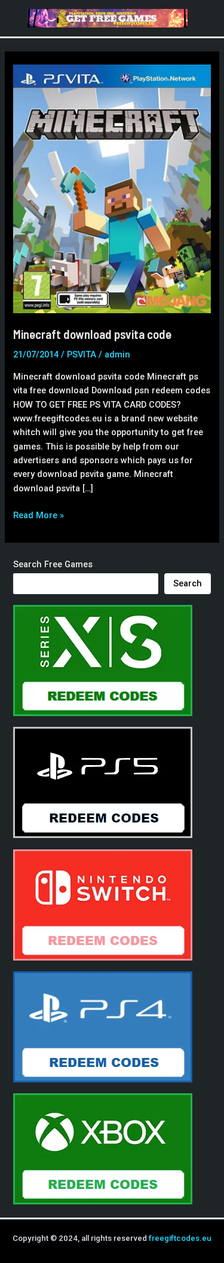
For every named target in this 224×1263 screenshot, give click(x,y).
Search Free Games (53, 564)
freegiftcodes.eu (180, 1238)
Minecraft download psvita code (92, 333)
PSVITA (81, 354)
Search (187, 583)
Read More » (38, 515)
